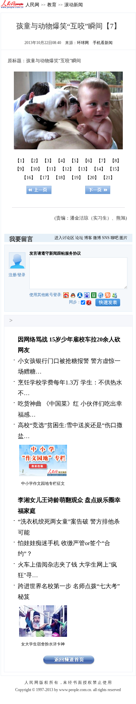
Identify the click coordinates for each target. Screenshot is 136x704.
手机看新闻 (103, 42)
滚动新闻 (73, 4)
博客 (88, 237)
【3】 (48, 160)
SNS (106, 237)
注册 (13, 275)
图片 (123, 237)
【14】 (99, 169)
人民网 (32, 4)
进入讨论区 (64, 237)
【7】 (102, 160)
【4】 (61, 160)
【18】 (60, 177)
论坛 (79, 237)
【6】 (88, 160)
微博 (97, 237)
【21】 (108, 177)
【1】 (21, 160)
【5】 (75, 160)
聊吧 (115, 237)
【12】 (67, 169)
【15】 (114, 169)
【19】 (76, 177)
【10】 (35, 169)
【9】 (20, 169)
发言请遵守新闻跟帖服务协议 (55, 253)
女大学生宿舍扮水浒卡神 (43, 644)
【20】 (92, 177)
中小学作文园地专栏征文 (43, 483)
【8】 (115, 160)
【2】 (34, 160)
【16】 (29, 177)
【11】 (51, 169)
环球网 (83, 42)
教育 (51, 4)
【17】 (44, 177)
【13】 (83, 169)
